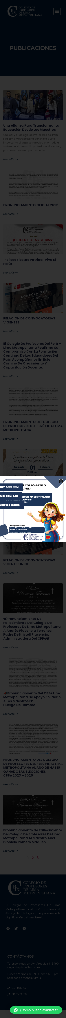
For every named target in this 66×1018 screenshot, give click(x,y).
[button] (36, 1010)
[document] (33, 509)
